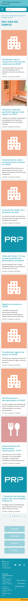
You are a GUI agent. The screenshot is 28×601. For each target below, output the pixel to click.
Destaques (14, 543)
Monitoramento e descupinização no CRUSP (13, 399)
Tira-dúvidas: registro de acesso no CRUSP (13, 353)
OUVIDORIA (21, 583)
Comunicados (14, 536)
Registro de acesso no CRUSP (12, 305)
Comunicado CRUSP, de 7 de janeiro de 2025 (13, 211)
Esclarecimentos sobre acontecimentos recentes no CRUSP (13, 162)
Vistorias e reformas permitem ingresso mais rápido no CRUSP (13, 112)
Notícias (15, 550)
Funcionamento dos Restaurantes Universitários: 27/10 (11, 448)
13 (24, 516)
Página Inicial (4, 15)
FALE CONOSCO (21, 580)
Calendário (15, 529)
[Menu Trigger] (2, 9)
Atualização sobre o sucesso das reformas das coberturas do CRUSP (13, 61)
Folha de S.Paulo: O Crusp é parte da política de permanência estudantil (13, 258)
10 (19, 516)
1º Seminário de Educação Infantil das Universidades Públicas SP (14, 498)
